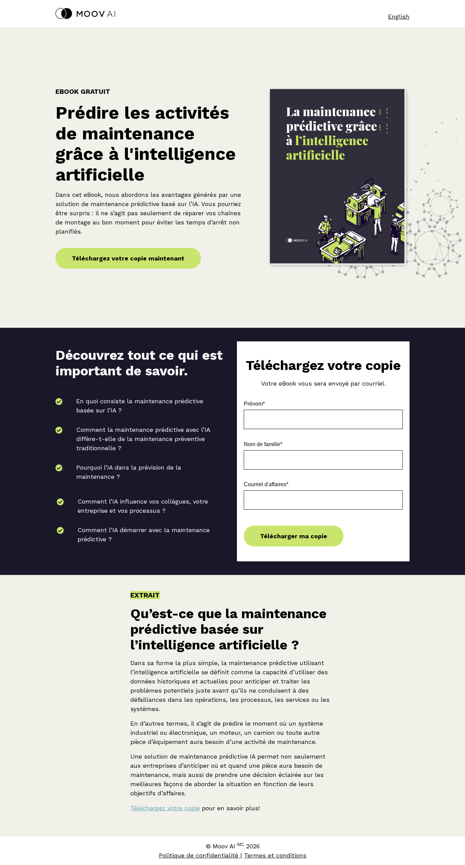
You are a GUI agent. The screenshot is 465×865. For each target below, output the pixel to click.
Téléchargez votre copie (165, 808)
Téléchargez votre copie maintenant (128, 258)
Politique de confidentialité (199, 855)
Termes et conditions (275, 855)
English (399, 16)
